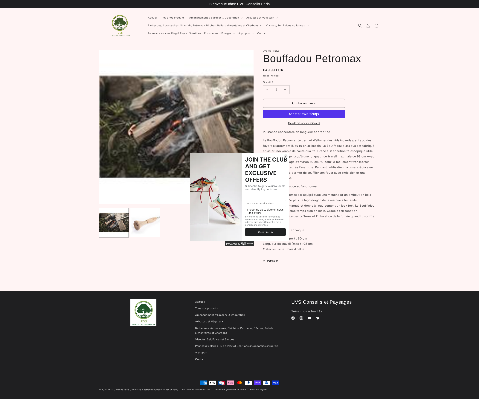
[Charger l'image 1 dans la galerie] (114, 222)
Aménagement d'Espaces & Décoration (220, 315)
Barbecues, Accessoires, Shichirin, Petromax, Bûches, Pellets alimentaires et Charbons (234, 330)
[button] (215, 18)
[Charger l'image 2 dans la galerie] (145, 222)
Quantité (268, 82)
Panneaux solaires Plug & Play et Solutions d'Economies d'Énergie (236, 346)
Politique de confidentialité (196, 389)
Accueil (200, 301)
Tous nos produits (206, 308)
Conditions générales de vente (230, 389)
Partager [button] (272, 260)
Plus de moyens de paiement (304, 123)
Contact (200, 359)
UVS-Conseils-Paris (118, 390)
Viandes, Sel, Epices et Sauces (214, 339)
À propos (201, 352)
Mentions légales (258, 389)
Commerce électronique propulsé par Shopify (154, 390)
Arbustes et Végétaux (209, 321)
